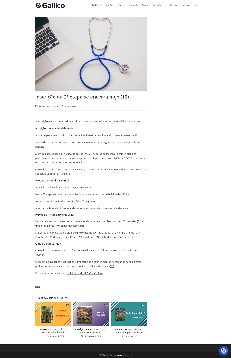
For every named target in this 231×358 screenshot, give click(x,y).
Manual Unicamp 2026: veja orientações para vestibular (129, 331)
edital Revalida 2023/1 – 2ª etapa (85, 273)
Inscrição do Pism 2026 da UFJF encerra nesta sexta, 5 (91, 331)
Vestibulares (70, 106)
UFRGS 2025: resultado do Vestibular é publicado (53, 331)
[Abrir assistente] (223, 350)
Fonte (37, 286)
